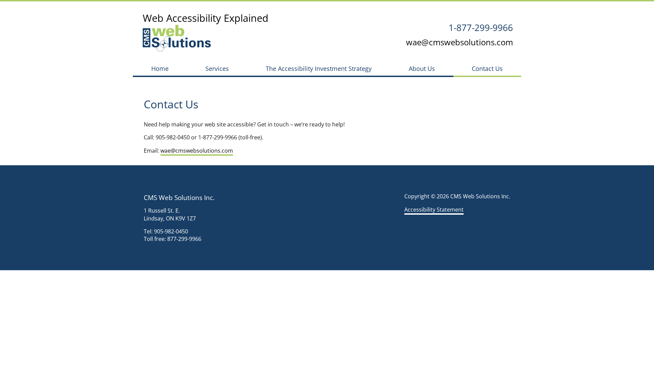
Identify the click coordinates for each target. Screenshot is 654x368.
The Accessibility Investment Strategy (319, 68)
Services (217, 68)
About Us (422, 68)
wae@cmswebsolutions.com (459, 42)
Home (160, 68)
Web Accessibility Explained (205, 18)
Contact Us (487, 68)
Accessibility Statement (434, 209)
